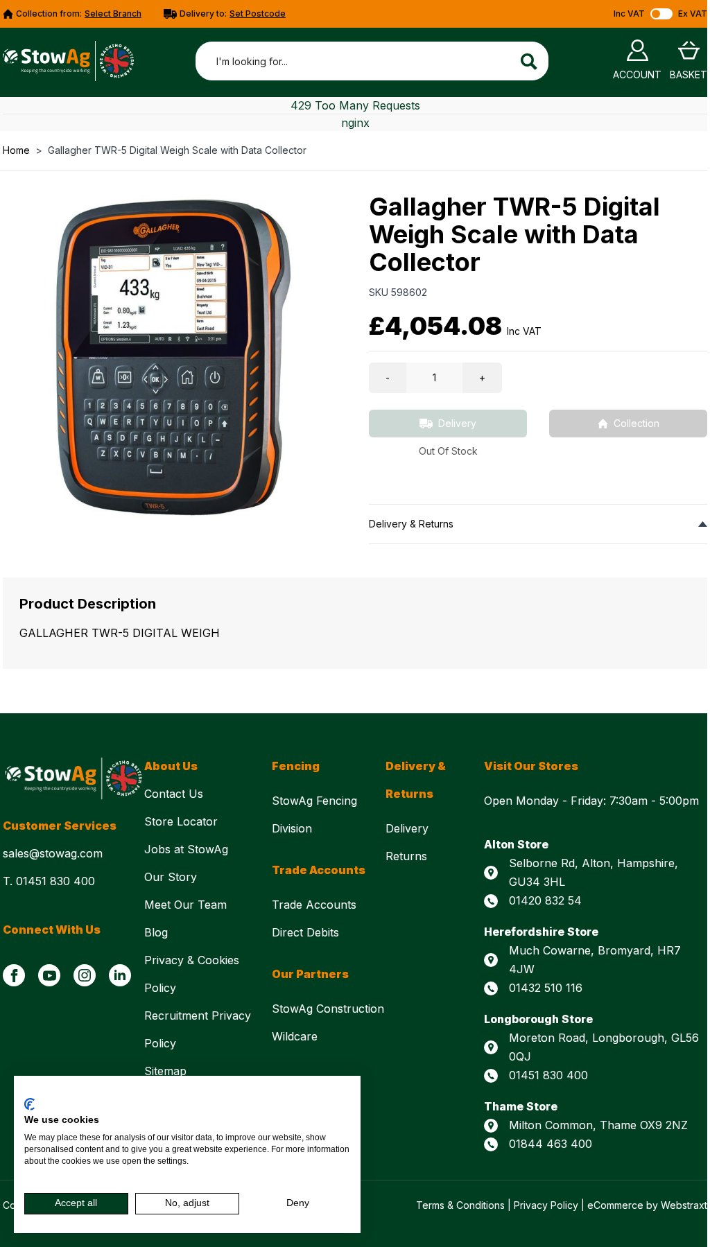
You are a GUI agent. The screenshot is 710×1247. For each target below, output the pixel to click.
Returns (406, 856)
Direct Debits (307, 932)
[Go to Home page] (68, 61)
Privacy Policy (546, 1205)
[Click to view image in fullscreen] (172, 356)
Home (16, 150)
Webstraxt (684, 1205)
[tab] (538, 523)
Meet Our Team (187, 905)
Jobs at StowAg (188, 849)
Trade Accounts (316, 905)
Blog (156, 932)
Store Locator (182, 821)
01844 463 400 (550, 1144)
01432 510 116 (545, 988)
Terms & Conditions (460, 1205)
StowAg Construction (328, 1008)
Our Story (172, 877)
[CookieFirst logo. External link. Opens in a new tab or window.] (29, 1104)
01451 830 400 (548, 1075)
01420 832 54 (545, 900)
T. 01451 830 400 (49, 881)
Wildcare (295, 1036)
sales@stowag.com (53, 853)
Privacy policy (320, 1093)
